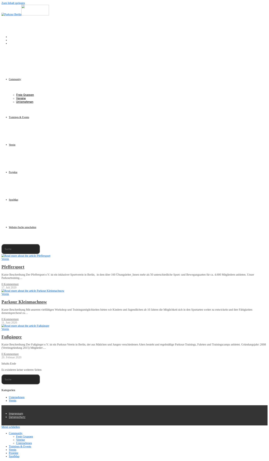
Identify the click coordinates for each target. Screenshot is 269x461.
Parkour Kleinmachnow (24, 301)
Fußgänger (11, 336)
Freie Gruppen (24, 436)
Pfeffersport (12, 266)
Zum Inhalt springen (13, 3)
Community (16, 433)
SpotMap (14, 456)
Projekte (13, 453)
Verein (5, 259)
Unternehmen (17, 397)
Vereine (20, 439)
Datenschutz (17, 417)
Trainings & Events (20, 446)
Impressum (16, 413)
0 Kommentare (10, 284)
